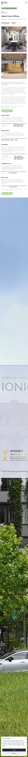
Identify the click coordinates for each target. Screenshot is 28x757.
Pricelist (13, 22)
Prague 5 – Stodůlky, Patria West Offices (13, 19)
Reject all (19, 744)
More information (5, 22)
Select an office (6, 110)
